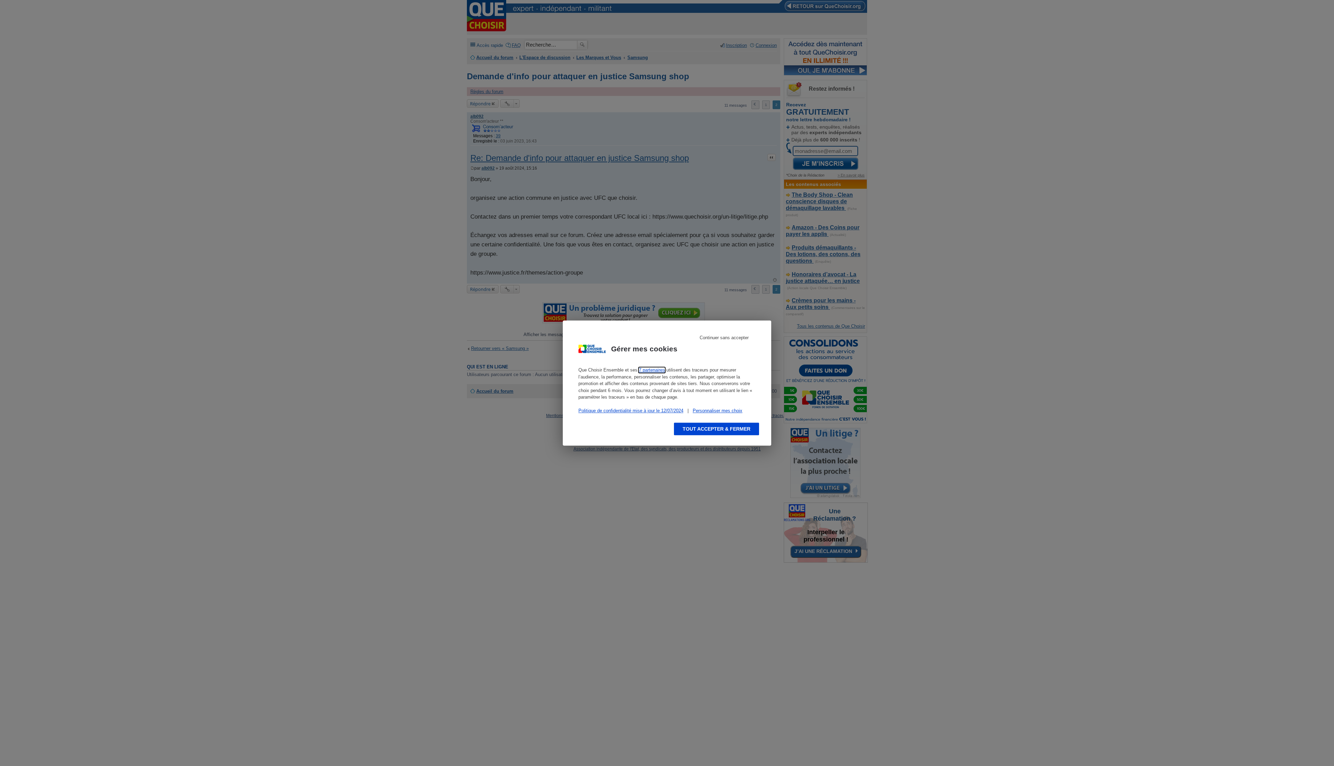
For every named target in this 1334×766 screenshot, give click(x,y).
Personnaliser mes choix (717, 410)
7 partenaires (652, 370)
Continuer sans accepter (724, 337)
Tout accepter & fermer (716, 429)
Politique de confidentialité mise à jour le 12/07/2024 (630, 410)
